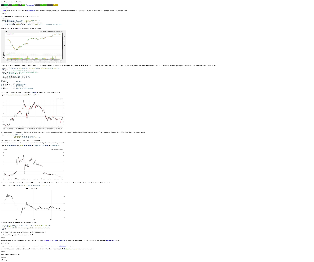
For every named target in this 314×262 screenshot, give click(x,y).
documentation (31, 10)
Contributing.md (68, 248)
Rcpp (78, 248)
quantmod (33, 92)
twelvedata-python (111, 240)
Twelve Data (62, 240)
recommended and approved (49, 240)
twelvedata (3, 10)
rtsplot (87, 182)
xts (18, 28)
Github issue (62, 246)
